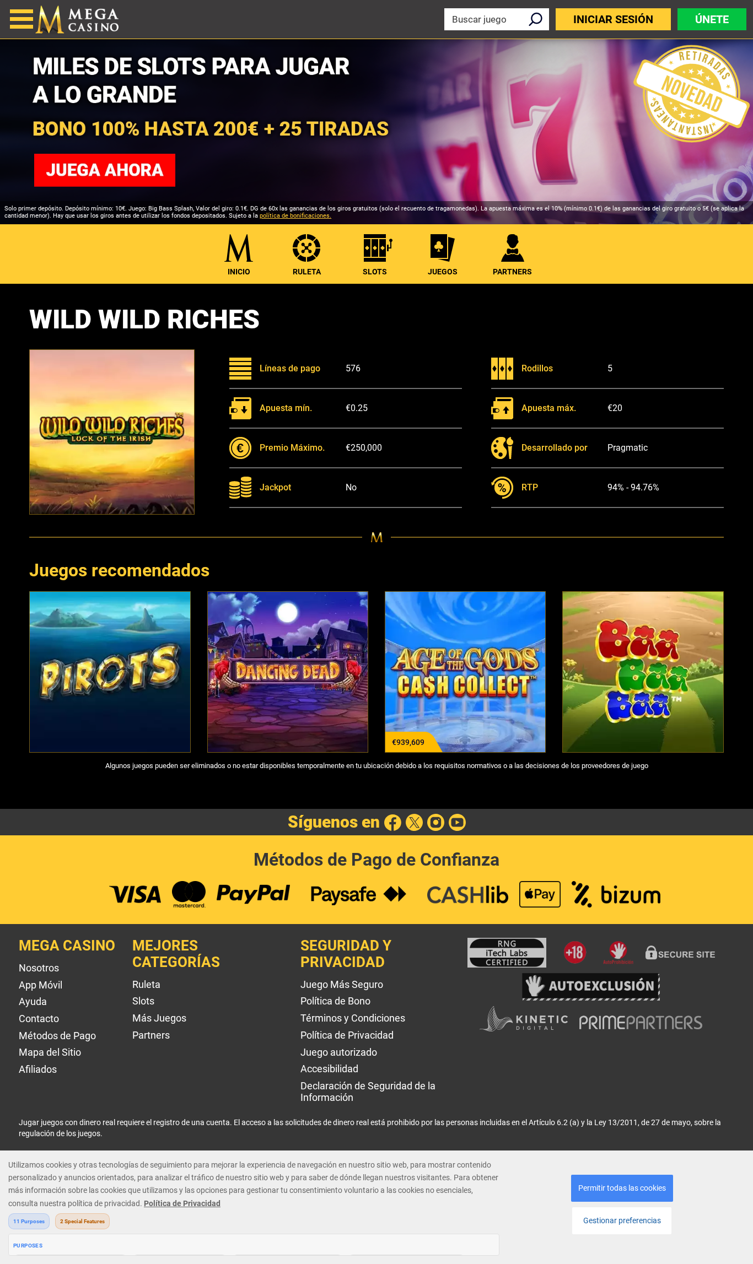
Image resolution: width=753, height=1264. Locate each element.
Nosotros (39, 968)
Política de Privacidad (347, 1035)
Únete (712, 19)
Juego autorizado (338, 1052)
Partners (151, 1035)
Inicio (239, 271)
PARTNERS (512, 271)
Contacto (39, 1018)
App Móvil (40, 985)
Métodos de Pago (57, 1035)
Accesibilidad (329, 1068)
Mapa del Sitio (50, 1052)
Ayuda (33, 1001)
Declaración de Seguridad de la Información (367, 1091)
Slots (375, 271)
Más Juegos (159, 1018)
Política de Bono (335, 1001)
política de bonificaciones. (295, 215)
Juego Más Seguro (341, 984)
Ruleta (307, 271)
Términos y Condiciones (352, 1018)
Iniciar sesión (613, 19)
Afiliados (38, 1069)
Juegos (443, 271)
